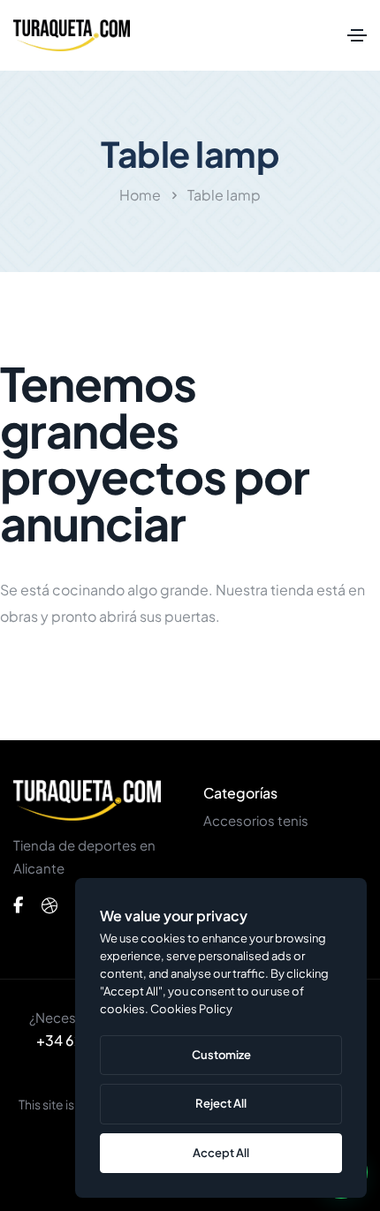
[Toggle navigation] (357, 35)
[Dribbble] (49, 905)
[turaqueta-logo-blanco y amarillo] (87, 800)
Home (140, 194)
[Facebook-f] (18, 905)
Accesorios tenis (255, 820)
